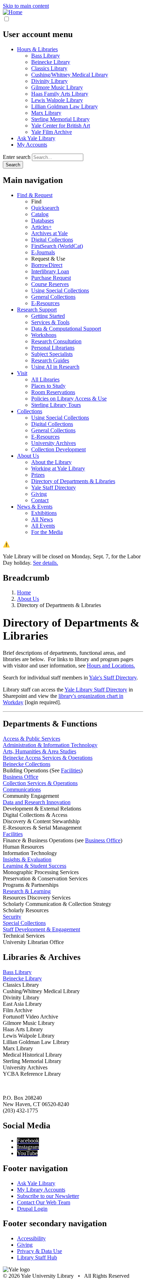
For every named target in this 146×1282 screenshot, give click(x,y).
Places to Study (48, 386)
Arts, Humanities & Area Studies (39, 751)
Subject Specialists (52, 354)
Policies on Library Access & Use (69, 399)
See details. (45, 563)
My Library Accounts (41, 1190)
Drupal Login (32, 1209)
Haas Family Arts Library (59, 94)
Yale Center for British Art (60, 126)
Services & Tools (50, 322)
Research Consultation (56, 341)
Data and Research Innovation (37, 802)
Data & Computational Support (66, 329)
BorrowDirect (46, 265)
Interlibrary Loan (50, 271)
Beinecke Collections (26, 764)
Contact (40, 500)
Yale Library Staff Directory (95, 690)
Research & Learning (27, 891)
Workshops (43, 335)
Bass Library (45, 56)
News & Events (34, 507)
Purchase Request (51, 278)
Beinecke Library (50, 62)
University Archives (53, 443)
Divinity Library (49, 81)
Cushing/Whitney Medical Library (69, 75)
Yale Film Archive (51, 132)
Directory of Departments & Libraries (73, 481)
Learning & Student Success (34, 866)
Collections (29, 411)
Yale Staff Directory (53, 488)
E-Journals (43, 252)
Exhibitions (44, 513)
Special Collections (24, 923)
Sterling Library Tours (56, 405)
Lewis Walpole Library (57, 100)
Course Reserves (50, 284)
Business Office (20, 777)
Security (12, 917)
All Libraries (45, 379)
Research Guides (50, 360)
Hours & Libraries (37, 49)
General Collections (53, 297)
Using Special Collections (60, 290)
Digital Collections (52, 240)
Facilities (71, 770)
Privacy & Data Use (39, 1251)
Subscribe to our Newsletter (48, 1196)
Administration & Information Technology (50, 745)
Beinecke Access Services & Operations (47, 758)
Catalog (40, 214)
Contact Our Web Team (43, 1202)
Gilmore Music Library (57, 87)
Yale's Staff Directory (112, 678)
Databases (42, 221)
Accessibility (31, 1238)
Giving (39, 494)
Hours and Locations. (111, 666)
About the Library (51, 462)
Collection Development (58, 449)
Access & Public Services (31, 739)
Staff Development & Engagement (41, 929)
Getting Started (48, 316)
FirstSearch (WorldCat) (57, 246)
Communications (22, 790)
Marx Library (46, 113)
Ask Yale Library (36, 138)
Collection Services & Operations (40, 783)
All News (42, 519)
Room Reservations (53, 392)
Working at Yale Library (58, 468)
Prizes (38, 475)
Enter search (16, 157)
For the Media (47, 532)
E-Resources (45, 303)
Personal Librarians (52, 348)
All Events (43, 526)
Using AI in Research (55, 367)
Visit (22, 373)
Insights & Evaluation (27, 859)
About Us (28, 456)
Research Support (37, 310)
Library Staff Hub (37, 1257)
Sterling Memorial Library (60, 119)
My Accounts (32, 145)
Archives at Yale (49, 233)
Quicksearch (45, 208)
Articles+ (41, 227)
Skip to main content (26, 6)
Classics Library (49, 68)
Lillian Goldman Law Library (64, 106)
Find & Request (34, 195)
